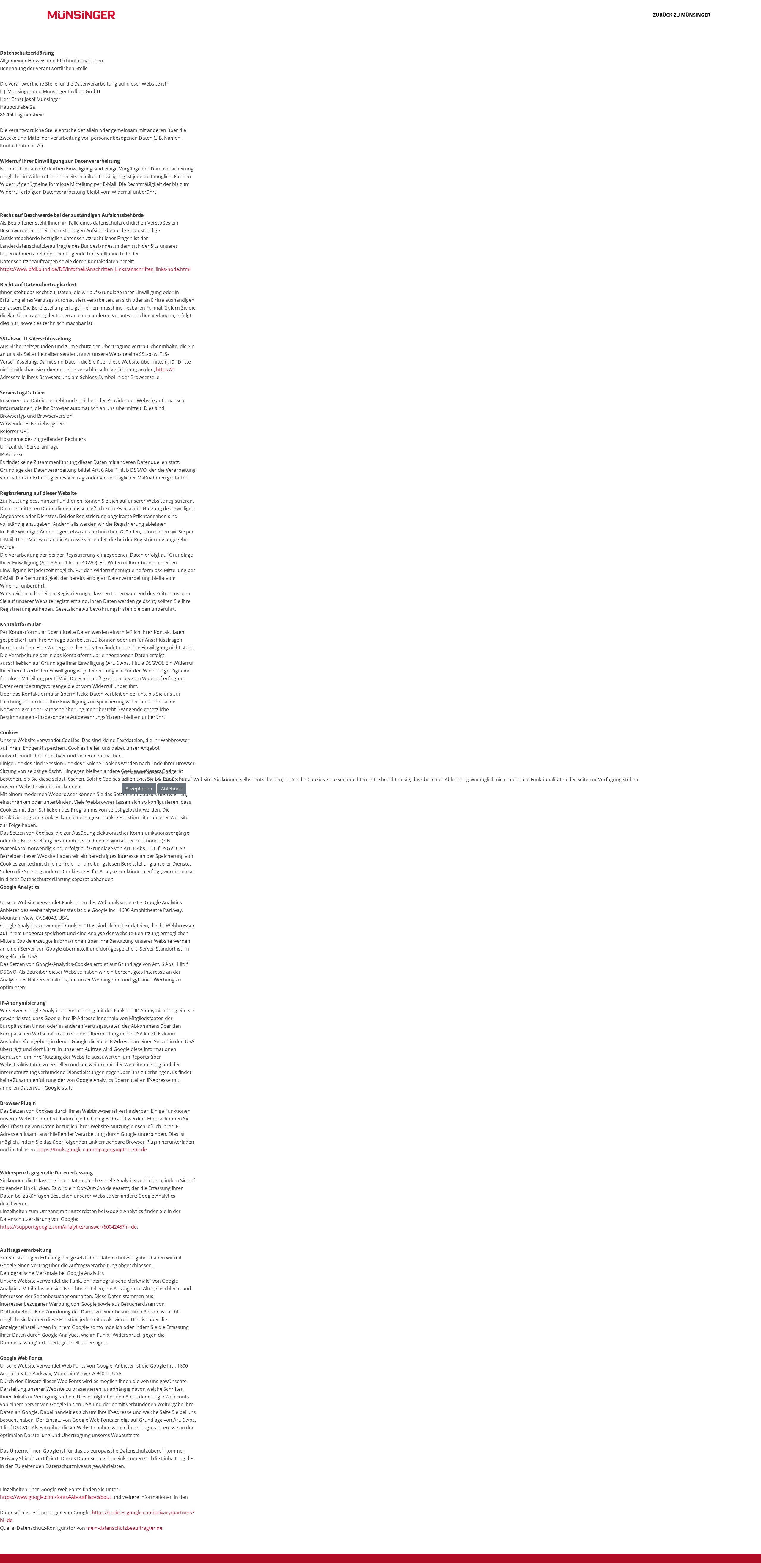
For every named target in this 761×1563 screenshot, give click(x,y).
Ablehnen (172, 788)
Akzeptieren (138, 788)
